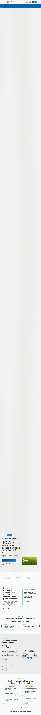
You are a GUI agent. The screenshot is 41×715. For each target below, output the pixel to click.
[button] (3, 6)
